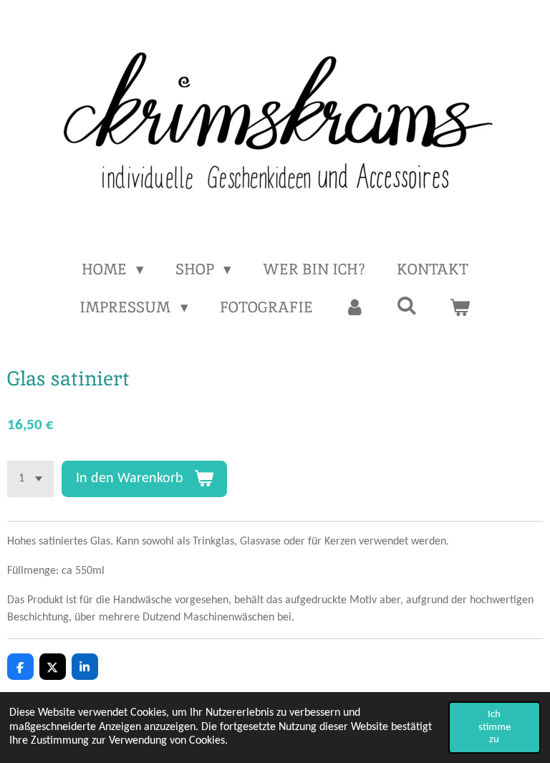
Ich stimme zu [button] (494, 727)
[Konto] (354, 307)
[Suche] (407, 306)
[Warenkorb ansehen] (459, 307)
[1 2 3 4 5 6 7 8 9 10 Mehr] (30, 479)
